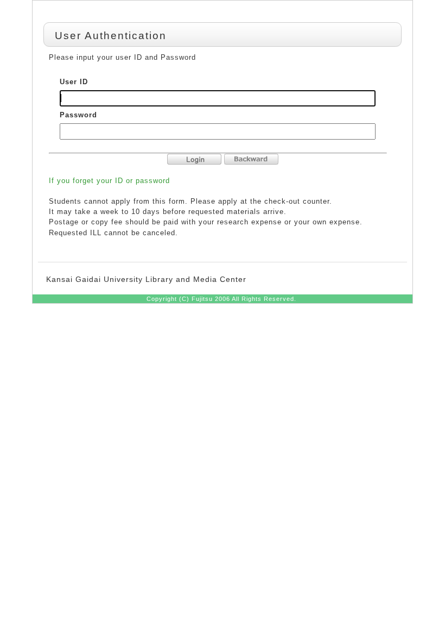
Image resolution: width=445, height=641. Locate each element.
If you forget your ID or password (109, 181)
